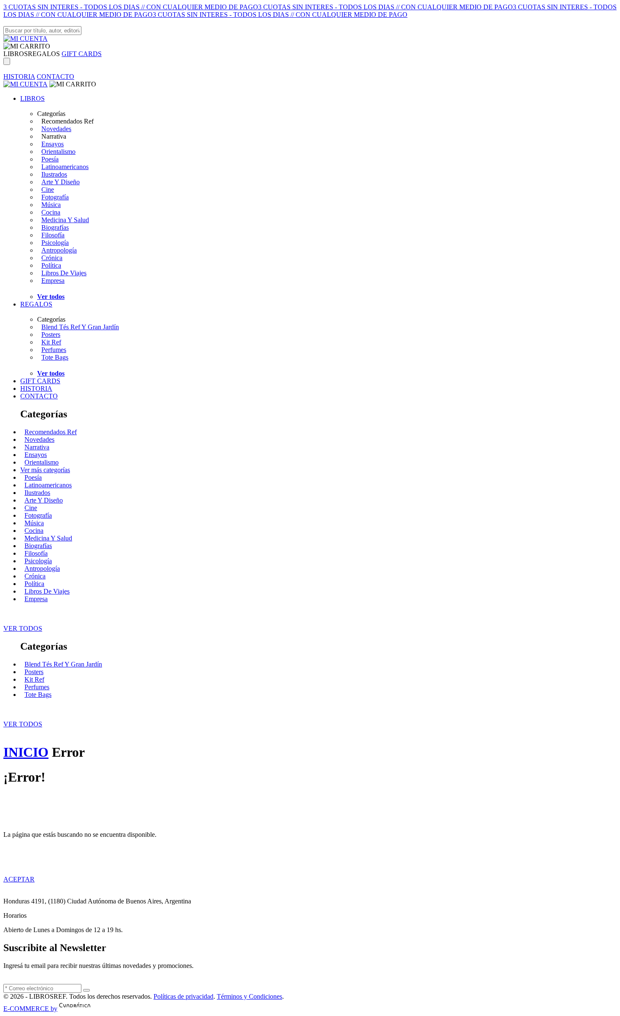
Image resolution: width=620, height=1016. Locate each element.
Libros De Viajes (63, 273)
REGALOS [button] (44, 53)
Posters (50, 334)
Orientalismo (58, 151)
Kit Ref (51, 342)
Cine (47, 189)
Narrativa (36, 447)
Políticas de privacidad (183, 996)
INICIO (26, 752)
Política (51, 265)
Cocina (50, 212)
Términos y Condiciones (249, 996)
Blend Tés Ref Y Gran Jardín (80, 327)
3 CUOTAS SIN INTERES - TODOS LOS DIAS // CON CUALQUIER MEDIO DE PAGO (130, 7)
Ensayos (52, 144)
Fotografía (55, 197)
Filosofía (53, 235)
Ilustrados (54, 174)
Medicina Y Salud (65, 219)
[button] (26, 46)
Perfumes (53, 349)
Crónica (51, 257)
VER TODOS (22, 628)
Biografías (55, 227)
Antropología (59, 250)
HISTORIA (19, 76)
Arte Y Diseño (60, 181)
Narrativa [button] (53, 136)
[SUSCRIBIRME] (86, 990)
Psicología (55, 242)
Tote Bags (54, 357)
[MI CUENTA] (25, 38)
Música (51, 204)
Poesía (50, 159)
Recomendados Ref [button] (67, 121)
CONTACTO (55, 76)
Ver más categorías (45, 469)
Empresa (53, 280)
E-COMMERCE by (30, 1008)
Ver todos (51, 296)
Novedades (56, 128)
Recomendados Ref (50, 431)
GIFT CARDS (82, 53)
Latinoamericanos (65, 166)
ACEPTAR (19, 879)
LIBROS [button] (15, 53)
